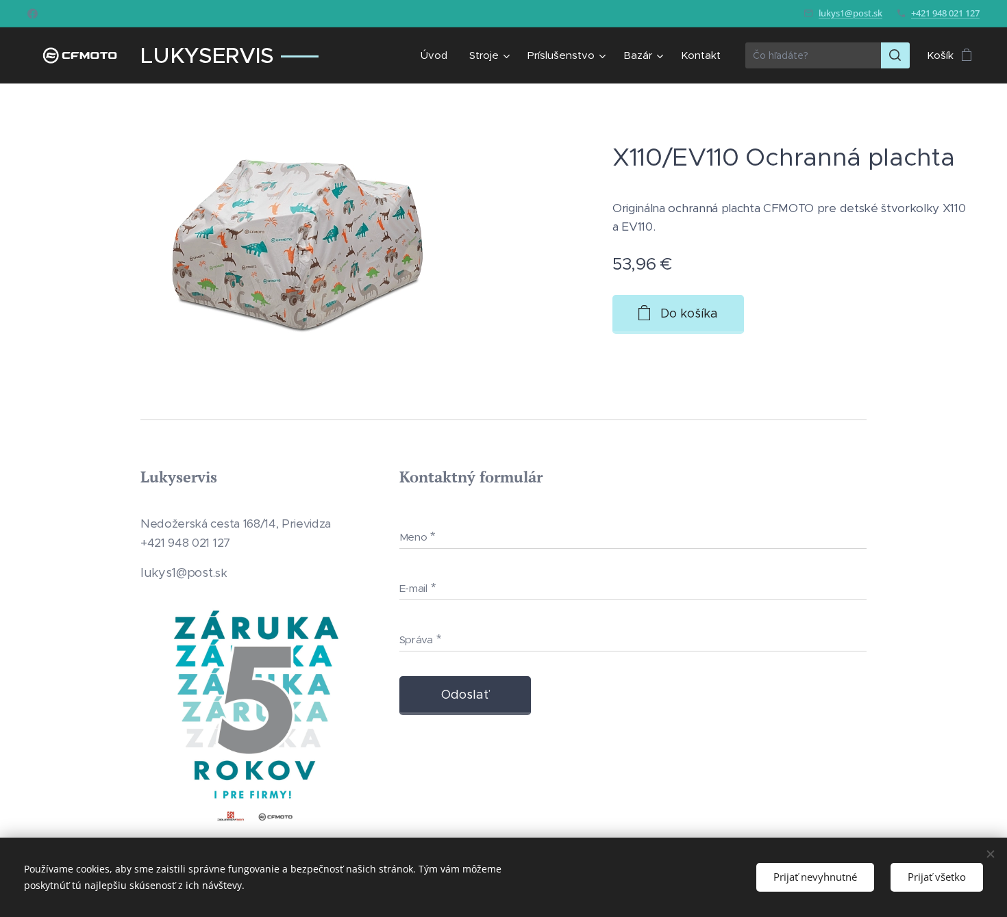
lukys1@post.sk (850, 13)
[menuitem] (437, 55)
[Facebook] (32, 13)
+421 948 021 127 (945, 13)
